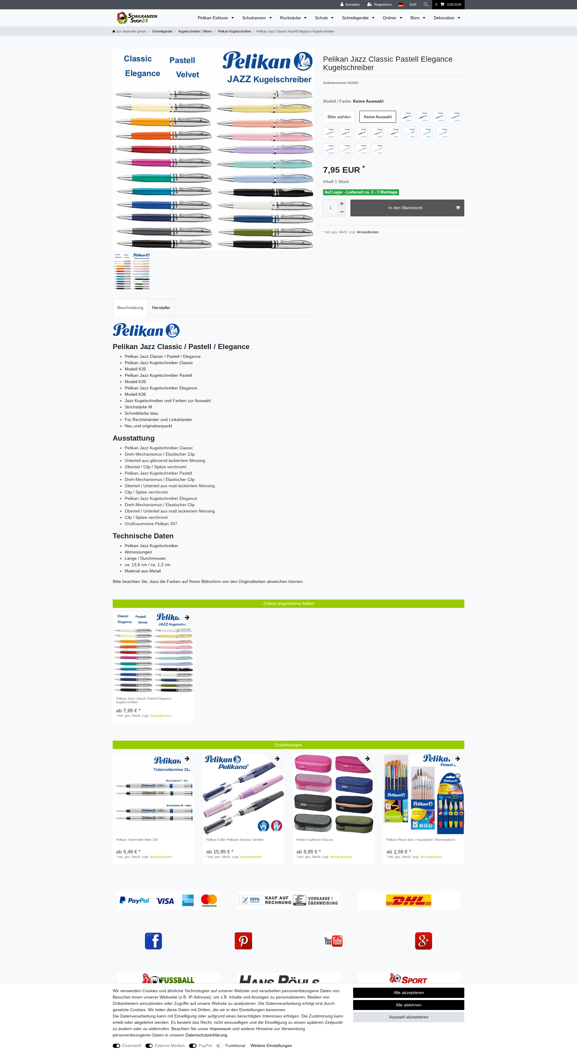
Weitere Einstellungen (271, 1045)
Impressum (220, 1028)
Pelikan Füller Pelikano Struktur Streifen (235, 839)
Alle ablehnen (409, 1004)
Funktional (235, 1045)
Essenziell (131, 1045)
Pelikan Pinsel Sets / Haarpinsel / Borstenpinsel (420, 839)
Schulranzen (254, 17)
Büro (416, 17)
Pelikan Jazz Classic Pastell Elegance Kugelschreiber (143, 700)
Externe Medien (170, 1045)
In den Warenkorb (406, 207)
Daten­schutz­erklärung (206, 1035)
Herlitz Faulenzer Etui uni (314, 839)
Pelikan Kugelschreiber (234, 31)
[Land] (400, 4)
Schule (322, 17)
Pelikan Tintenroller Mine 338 (137, 839)
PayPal (205, 1045)
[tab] (130, 308)
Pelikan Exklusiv (213, 17)
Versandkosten (367, 232)
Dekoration (445, 17)
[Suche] (426, 4)
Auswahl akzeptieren (409, 1016)
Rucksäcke (291, 17)
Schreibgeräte (356, 17)
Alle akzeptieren (409, 992)
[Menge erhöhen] (341, 204)
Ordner (390, 17)
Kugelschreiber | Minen (195, 31)
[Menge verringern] (341, 212)
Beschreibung (130, 307)
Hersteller (161, 307)
